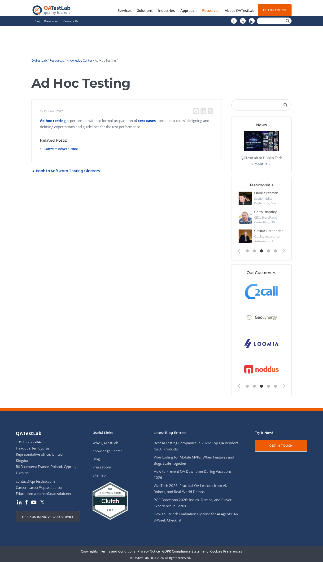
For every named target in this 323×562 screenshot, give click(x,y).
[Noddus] (261, 369)
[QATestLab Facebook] (234, 21)
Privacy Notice (149, 551)
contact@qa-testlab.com (35, 481)
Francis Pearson (266, 193)
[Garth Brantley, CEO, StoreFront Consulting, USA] (245, 217)
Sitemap (99, 475)
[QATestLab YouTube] (33, 503)
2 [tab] (254, 251)
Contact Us (71, 21)
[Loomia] (261, 343)
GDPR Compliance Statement (185, 551)
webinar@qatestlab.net (52, 493)
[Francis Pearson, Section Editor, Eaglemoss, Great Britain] (245, 198)
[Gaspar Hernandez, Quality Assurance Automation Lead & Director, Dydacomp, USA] (245, 236)
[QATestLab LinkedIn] (252, 21)
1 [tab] (247, 251)
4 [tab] (268, 251)
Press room (51, 21)
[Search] (287, 21)
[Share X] (210, 111)
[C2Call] (261, 291)
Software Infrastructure (61, 149)
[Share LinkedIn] (203, 111)
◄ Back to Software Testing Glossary (65, 170)
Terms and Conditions (117, 551)
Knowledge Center (79, 60)
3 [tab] (261, 251)
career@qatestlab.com (46, 487)
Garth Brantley (265, 212)
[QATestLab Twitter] (243, 21)
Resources (56, 60)
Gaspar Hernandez (268, 231)
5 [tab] (275, 251)
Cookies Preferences (226, 551)
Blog (37, 21)
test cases (146, 120)
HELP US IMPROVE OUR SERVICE (48, 517)
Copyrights (89, 551)
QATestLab (39, 60)
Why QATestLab (105, 443)
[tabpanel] (261, 219)
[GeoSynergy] (261, 317)
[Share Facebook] (196, 111)
